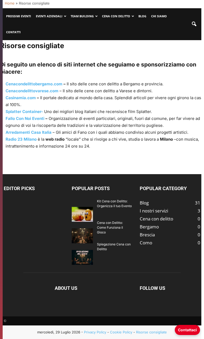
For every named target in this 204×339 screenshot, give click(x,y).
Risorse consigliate (151, 332)
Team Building (82, 16)
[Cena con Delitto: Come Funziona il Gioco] (82, 235)
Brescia (147, 235)
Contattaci (187, 330)
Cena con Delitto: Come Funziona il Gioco (110, 227)
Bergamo (149, 227)
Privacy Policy (95, 332)
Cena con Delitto (116, 16)
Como (146, 243)
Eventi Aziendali (49, 16)
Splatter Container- (24, 111)
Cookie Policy (121, 332)
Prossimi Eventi (18, 16)
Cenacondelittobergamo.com (34, 83)
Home (10, 3)
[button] (194, 24)
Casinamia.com (21, 97)
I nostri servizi (154, 211)
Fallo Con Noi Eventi (25, 118)
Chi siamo (159, 16)
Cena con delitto (156, 219)
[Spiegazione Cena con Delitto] (82, 257)
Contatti (13, 32)
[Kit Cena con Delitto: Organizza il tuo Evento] (82, 214)
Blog (142, 16)
